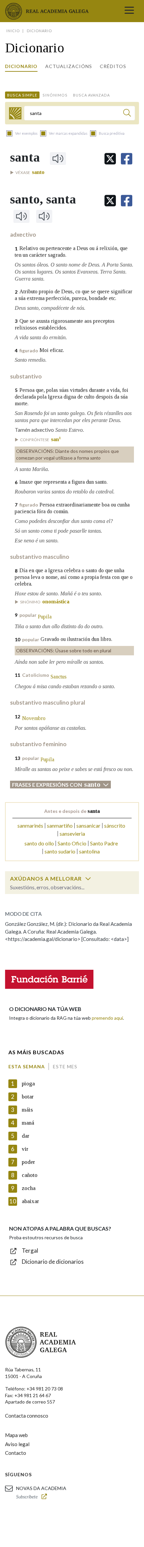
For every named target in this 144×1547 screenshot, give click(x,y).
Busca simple (22, 95)
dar (25, 1136)
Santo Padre (104, 843)
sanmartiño (60, 825)
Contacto (15, 1453)
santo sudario (60, 851)
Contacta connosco (26, 1416)
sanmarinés (30, 825)
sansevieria (72, 833)
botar (28, 1096)
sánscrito (114, 825)
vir (25, 1149)
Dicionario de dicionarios (53, 1261)
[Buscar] (127, 114)
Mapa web (16, 1435)
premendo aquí (107, 1018)
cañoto (30, 1175)
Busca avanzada (91, 95)
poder (28, 1162)
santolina (89, 851)
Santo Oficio (72, 843)
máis (27, 1110)
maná (28, 1123)
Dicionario (21, 66)
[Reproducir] (58, 158)
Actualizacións (68, 66)
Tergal (30, 1250)
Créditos (113, 66)
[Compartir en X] (110, 158)
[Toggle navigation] (129, 11)
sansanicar (88, 825)
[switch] (88, 878)
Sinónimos (55, 95)
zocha (28, 1188)
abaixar (30, 1201)
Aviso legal (17, 1444)
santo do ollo (39, 843)
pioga (28, 1083)
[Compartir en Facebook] (126, 158)
